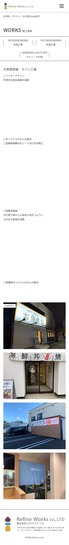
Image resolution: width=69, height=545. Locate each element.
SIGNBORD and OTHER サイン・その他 (34, 54)
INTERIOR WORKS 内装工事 (18, 42)
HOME (6, 16)
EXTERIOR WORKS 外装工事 (51, 42)
